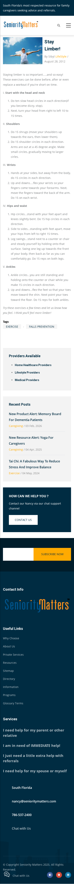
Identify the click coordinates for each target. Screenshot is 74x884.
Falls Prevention (41, 326)
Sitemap (8, 671)
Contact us (23, 520)
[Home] (20, 25)
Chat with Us (21, 828)
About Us (9, 646)
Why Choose (11, 638)
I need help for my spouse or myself (35, 771)
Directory (9, 679)
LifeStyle (61, 56)
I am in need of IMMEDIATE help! (31, 745)
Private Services (13, 654)
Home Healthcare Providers (33, 365)
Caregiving (16, 426)
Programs (9, 695)
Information (11, 687)
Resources (10, 663)
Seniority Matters (31, 864)
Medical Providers (27, 380)
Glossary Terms (13, 703)
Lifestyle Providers (27, 372)
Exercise (12, 326)
